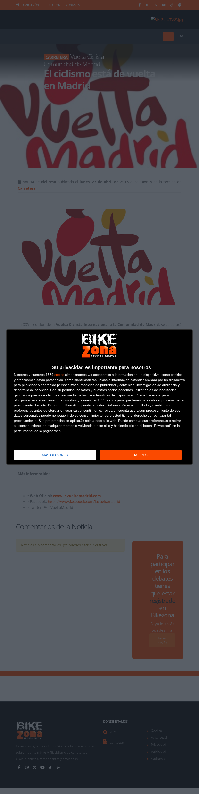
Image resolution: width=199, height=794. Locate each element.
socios (59, 374)
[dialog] (99, 397)
